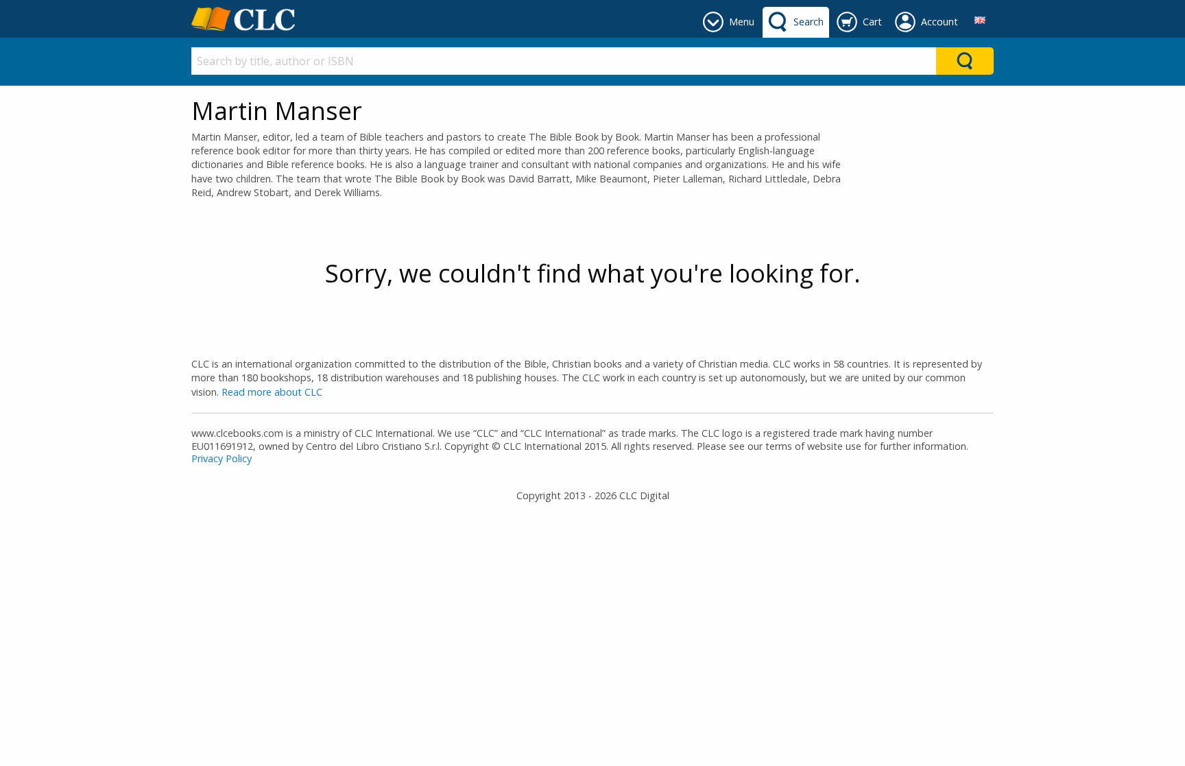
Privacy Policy (221, 458)
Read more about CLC (272, 391)
